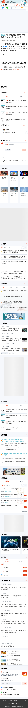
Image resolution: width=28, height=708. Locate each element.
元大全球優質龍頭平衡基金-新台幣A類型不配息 (12, 494)
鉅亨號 (11, 701)
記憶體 (6, 567)
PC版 (2, 701)
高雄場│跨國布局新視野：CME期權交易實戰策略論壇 (16, 113)
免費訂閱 (24, 683)
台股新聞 (7, 346)
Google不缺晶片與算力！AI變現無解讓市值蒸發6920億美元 (23, 178)
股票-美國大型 (8, 491)
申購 (25, 495)
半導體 (6, 575)
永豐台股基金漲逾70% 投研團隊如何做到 (14, 67)
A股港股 (4, 31)
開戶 (25, 490)
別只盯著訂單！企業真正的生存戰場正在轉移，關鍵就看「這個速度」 (4, 178)
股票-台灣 (7, 502)
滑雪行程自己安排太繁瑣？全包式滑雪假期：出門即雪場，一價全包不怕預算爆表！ (13, 194)
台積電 (6, 571)
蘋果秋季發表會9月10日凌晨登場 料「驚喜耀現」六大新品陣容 (23, 194)
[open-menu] (1, 4)
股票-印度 (7, 508)
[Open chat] (25, 8)
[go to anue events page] (22, 5)
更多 (25, 247)
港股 (8, 31)
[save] (20, 8)
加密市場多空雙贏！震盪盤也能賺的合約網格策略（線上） (16, 119)
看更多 (25, 92)
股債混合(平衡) (8, 496)
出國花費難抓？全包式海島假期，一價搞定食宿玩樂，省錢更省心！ (4, 194)
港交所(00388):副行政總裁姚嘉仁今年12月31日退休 (14, 160)
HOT (7, 100)
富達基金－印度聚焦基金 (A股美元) (9, 506)
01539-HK (6, 46)
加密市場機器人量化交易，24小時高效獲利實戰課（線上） (16, 107)
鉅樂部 (15, 701)
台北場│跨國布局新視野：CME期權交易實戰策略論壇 (16, 101)
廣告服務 (25, 701)
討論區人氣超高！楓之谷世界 (13, 178)
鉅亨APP (7, 701)
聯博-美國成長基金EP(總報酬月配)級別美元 (11, 489)
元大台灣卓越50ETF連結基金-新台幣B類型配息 (12, 500)
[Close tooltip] (24, 11)
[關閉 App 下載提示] (1, 2)
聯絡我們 (18, 703)
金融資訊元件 (11, 703)
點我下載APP (16, 69)
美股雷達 (7, 326)
